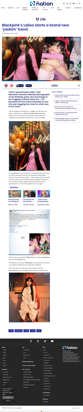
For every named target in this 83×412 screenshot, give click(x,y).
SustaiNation (78, 8)
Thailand (68, 8)
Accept (8, 397)
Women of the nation (35, 8)
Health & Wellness (25, 8)
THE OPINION (59, 8)
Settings (8, 400)
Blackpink (18, 331)
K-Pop (33, 331)
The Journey (45, 8)
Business (10, 8)
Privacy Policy (75, 408)
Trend (26, 331)
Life (18, 8)
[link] (15, 199)
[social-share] (64, 3)
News (2, 8)
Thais (39, 331)
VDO (52, 8)
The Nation (19, 408)
